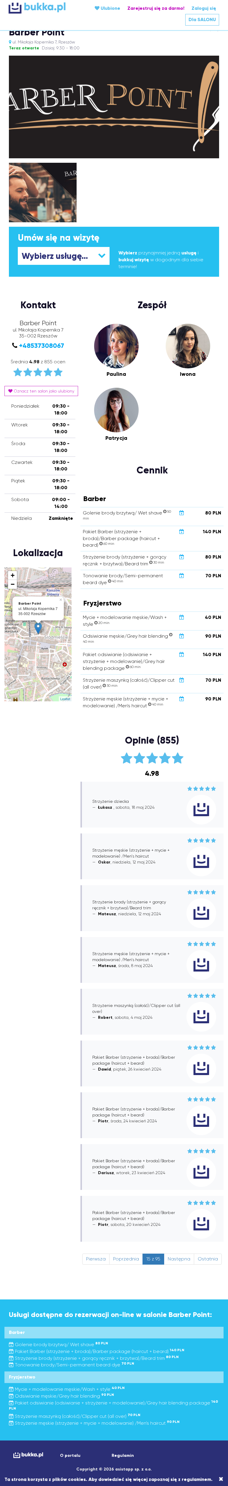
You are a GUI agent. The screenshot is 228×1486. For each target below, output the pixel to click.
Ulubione (109, 8)
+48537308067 (41, 346)
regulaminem (196, 1479)
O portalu (70, 1455)
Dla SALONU (202, 19)
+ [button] (13, 575)
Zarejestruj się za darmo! (155, 8)
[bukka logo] (26, 1455)
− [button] (13, 584)
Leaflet (65, 698)
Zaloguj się (203, 8)
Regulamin (123, 1455)
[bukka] (44, 7)
